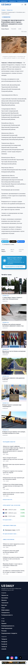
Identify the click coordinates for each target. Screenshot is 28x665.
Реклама (3, 630)
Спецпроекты (12, 1)
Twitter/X (14, 241)
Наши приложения (6, 628)
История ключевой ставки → (10, 533)
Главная (3, 10)
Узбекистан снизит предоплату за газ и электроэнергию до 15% (13, 544)
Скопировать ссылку (9, 244)
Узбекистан (9, 10)
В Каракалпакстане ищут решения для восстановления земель (13, 478)
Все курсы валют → (8, 519)
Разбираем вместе (22, 1)
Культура (4, 605)
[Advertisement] (14, 663)
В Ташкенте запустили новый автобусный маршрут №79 (11, 551)
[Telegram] (7, 657)
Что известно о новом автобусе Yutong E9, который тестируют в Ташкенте (13, 571)
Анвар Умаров (5, 29)
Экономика (4, 598)
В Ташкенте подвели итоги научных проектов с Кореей (12, 471)
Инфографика (4, 1)
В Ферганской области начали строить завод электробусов (13, 493)
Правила (3, 623)
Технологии (4, 602)
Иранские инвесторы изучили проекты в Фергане (14, 465)
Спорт (3, 607)
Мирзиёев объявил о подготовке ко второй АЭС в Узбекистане (12, 564)
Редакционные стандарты (9, 633)
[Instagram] (11, 657)
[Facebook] (16, 657)
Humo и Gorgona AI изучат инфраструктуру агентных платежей (13, 458)
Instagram (4, 641)
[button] (22, 4)
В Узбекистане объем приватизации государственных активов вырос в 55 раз (13, 486)
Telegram (6, 241)
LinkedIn (3, 649)
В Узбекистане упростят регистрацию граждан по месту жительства (13, 558)
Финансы (4, 600)
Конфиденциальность (7, 626)
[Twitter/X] (20, 657)
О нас (3, 621)
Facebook (21, 241)
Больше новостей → (8, 499)
